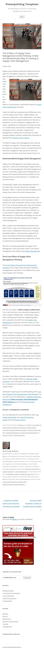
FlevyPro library (19, 420)
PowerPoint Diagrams (9, 598)
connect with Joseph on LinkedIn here (14, 482)
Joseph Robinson (19, 435)
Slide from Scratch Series (10, 621)
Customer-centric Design (20, 138)
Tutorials (5, 624)
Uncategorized (7, 627)
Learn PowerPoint (8, 596)
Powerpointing (7, 601)
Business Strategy (8, 591)
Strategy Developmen (31, 251)
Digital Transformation (32, 469)
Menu (22, 16)
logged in (15, 519)
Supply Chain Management (29, 433)
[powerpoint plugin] (35, 537)
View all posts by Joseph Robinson (14, 484)
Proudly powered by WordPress (12, 647)
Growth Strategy (8, 472)
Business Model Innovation (18, 430)
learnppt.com (7, 619)
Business (21, 425)
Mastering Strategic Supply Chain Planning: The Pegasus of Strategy (11, 503)
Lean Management (21, 472)
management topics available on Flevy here (20, 474)
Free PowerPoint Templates (11, 593)
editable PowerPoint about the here (22, 399)
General (5, 616)
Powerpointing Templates (22, 4)
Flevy (4, 456)
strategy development (13, 433)
